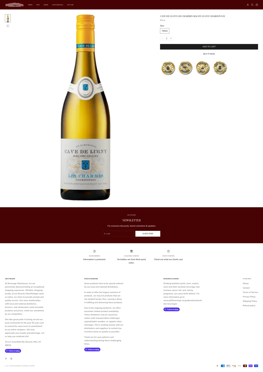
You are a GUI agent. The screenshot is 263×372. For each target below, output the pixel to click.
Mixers (46, 5)
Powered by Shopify (29, 366)
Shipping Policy (250, 301)
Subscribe (147, 233)
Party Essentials (57, 5)
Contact (246, 287)
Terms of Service (250, 292)
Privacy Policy (249, 296)
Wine (38, 5)
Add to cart (209, 46)
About (246, 283)
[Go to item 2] (8, 26)
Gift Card (70, 5)
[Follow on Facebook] (6, 359)
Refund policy (249, 305)
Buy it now (209, 54)
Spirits (30, 5)
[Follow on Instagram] (11, 359)
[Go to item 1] (8, 18)
